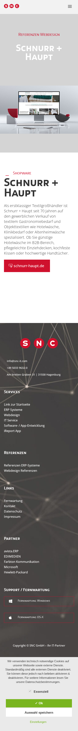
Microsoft (11, 567)
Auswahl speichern (39, 712)
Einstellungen (38, 721)
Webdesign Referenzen (20, 471)
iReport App (12, 431)
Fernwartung (13, 501)
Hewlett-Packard (16, 572)
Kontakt (9, 506)
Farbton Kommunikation (21, 562)
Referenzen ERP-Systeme (22, 465)
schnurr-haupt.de (29, 265)
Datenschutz (13, 511)
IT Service (11, 420)
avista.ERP (11, 551)
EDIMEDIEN (12, 556)
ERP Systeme (13, 410)
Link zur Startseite (17, 404)
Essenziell (41, 691)
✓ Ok (39, 703)
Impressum (12, 517)
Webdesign (12, 415)
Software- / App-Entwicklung (24, 425)
